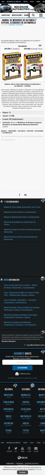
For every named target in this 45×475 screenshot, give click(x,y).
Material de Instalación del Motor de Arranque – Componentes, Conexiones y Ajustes (21, 316)
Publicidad (8, 402)
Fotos (26, 430)
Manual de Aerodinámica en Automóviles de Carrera (20, 223)
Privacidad (19, 464)
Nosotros (8, 395)
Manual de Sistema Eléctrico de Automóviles (20, 212)
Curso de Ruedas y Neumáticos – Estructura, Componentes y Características (20, 301)
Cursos (26, 402)
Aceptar (23, 472)
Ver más (39, 469)
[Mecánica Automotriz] (22, 8)
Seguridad (27, 378)
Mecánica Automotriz (16, 25)
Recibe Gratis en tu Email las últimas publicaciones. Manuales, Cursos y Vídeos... (22, 358)
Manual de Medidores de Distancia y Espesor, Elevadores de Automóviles (18, 21)
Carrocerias (5, 15)
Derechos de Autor (31, 464)
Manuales (26, 395)
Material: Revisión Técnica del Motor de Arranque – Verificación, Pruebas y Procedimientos (22, 308)
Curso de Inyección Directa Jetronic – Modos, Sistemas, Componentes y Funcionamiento (20, 286)
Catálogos (26, 409)
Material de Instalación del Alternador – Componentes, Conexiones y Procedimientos (20, 323)
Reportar (8, 423)
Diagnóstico (28, 15)
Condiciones (10, 464)
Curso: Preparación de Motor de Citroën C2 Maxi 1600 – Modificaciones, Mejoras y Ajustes (21, 294)
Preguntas (9, 409)
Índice (9, 416)
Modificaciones (17, 15)
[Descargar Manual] (11, 66)
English (24, 457)
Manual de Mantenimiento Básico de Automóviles (21, 217)
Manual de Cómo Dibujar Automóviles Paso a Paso (22, 207)
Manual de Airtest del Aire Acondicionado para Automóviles (21, 238)
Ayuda (9, 430)
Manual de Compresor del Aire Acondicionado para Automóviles (22, 230)
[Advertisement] (22, 32)
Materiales (26, 416)
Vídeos (26, 423)
